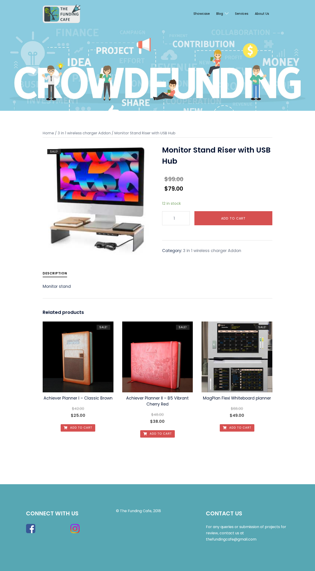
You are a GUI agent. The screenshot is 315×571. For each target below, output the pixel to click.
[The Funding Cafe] (61, 13)
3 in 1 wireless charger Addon (84, 133)
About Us (262, 13)
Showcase (201, 13)
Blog (219, 13)
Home (48, 133)
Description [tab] (55, 273)
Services (241, 13)
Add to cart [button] (80, 427)
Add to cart (233, 218)
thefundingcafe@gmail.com (231, 539)
